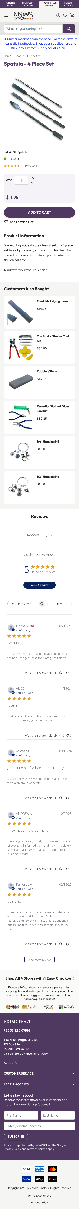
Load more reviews (39, 960)
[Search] (69, 28)
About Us (10, 1062)
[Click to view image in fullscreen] (39, 107)
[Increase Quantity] (32, 178)
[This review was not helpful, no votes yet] (67, 673)
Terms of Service (37, 1149)
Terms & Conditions (39, 1195)
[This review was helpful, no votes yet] (60, 673)
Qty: (9, 180)
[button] (10, 4)
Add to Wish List (22, 222)
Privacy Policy (39, 1202)
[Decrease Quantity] (32, 182)
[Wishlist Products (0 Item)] (65, 15)
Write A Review (39, 585)
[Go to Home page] (23, 15)
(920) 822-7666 (17, 1030)
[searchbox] (23, 604)
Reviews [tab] (33, 535)
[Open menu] (6, 15)
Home (7, 56)
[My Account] (58, 15)
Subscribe (16, 1136)
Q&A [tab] (48, 535)
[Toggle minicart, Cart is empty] (72, 15)
